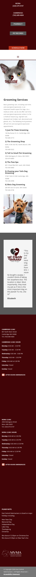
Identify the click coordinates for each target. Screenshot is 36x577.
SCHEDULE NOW (18, 48)
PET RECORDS (18, 33)
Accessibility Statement (12, 574)
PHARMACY (18, 24)
